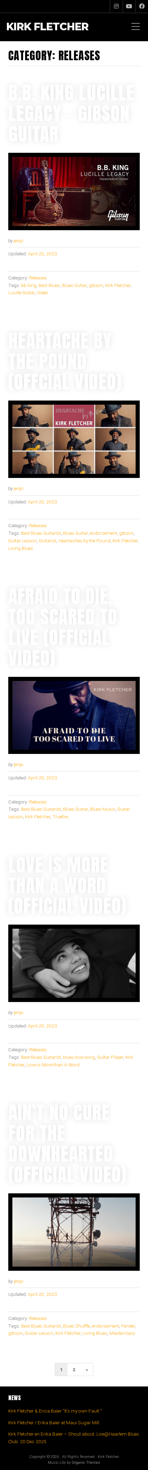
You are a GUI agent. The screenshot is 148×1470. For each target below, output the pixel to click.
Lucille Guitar (21, 292)
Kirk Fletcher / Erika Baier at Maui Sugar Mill (53, 1422)
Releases (38, 277)
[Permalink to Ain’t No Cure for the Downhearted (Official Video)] (74, 1232)
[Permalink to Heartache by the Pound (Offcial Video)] (74, 439)
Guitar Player (110, 1057)
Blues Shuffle (76, 1326)
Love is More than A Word (53, 1064)
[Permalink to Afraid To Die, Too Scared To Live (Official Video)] (74, 715)
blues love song (79, 1057)
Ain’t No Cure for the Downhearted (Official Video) (67, 1143)
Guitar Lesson (22, 540)
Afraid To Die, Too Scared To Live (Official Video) (62, 627)
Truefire (60, 816)
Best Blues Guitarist (41, 533)
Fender (128, 1326)
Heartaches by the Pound (84, 540)
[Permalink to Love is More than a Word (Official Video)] (74, 963)
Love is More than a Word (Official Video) (67, 885)
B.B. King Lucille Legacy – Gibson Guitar (71, 113)
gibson (96, 285)
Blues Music (102, 809)
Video (42, 292)
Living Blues (20, 548)
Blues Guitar (74, 285)
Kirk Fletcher (47, 27)
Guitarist (47, 540)
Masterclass (122, 1333)
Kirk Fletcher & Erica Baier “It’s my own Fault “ (55, 1411)
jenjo (18, 240)
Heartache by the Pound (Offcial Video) (65, 361)
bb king (28, 285)
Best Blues (49, 285)
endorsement (103, 533)
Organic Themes (86, 1462)
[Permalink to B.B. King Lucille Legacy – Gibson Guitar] (74, 191)
